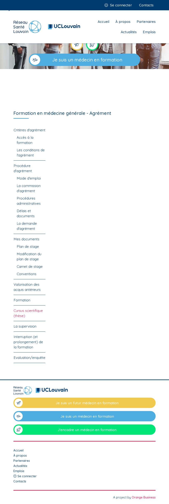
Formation (22, 300)
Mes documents (26, 239)
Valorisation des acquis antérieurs (27, 287)
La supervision (25, 326)
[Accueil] (84, 392)
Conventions (26, 274)
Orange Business (144, 497)
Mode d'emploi (29, 178)
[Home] (46, 27)
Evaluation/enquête (29, 357)
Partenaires (146, 21)
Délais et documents (26, 213)
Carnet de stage (30, 266)
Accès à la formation (25, 140)
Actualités (129, 32)
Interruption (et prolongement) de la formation (28, 342)
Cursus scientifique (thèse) (28, 313)
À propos (122, 21)
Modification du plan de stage (29, 256)
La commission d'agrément (29, 188)
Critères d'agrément (29, 130)
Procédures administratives (29, 201)
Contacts (146, 5)
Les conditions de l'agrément (31, 152)
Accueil (103, 21)
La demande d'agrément (27, 226)
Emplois (149, 32)
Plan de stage (28, 246)
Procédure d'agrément (23, 168)
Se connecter (121, 5)
